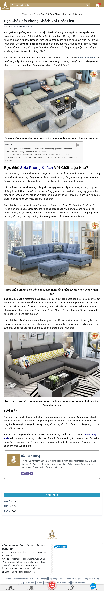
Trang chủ (26, 14)
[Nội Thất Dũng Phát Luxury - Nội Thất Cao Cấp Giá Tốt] (5, 5)
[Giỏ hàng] (97, 5)
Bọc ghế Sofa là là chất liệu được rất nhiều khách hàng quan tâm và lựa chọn (41, 149)
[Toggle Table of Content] (77, 145)
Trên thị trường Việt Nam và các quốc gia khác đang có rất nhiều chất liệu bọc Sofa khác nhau (45, 157)
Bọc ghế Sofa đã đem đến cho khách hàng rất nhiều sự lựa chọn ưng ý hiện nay (40, 154)
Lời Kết (10, 160)
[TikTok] (31, 473)
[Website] (27, 473)
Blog (36, 14)
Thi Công (8, 501)
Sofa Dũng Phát (86, 57)
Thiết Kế (8, 506)
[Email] (23, 473)
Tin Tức (7, 511)
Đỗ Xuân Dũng (29, 26)
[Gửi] (86, 5)
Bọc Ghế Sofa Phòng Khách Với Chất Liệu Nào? (26, 152)
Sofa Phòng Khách (36, 167)
